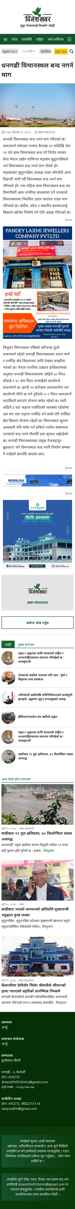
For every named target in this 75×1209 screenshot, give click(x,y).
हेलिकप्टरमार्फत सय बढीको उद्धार (37, 717)
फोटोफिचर (46, 52)
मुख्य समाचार (26, 645)
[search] (71, 51)
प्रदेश (14, 40)
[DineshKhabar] (37, 14)
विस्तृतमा (49, 851)
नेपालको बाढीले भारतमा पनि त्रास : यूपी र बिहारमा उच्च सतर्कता (42, 678)
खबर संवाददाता (37, 603)
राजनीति (27, 40)
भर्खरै (8, 645)
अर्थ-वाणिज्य (56, 40)
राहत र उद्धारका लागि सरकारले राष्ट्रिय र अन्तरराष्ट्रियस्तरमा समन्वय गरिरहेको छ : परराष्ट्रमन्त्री (41, 658)
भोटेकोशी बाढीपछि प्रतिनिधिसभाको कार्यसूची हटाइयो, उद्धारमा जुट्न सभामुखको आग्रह (45, 697)
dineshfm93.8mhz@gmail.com (41, 1185)
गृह (5, 40)
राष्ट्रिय (39, 40)
